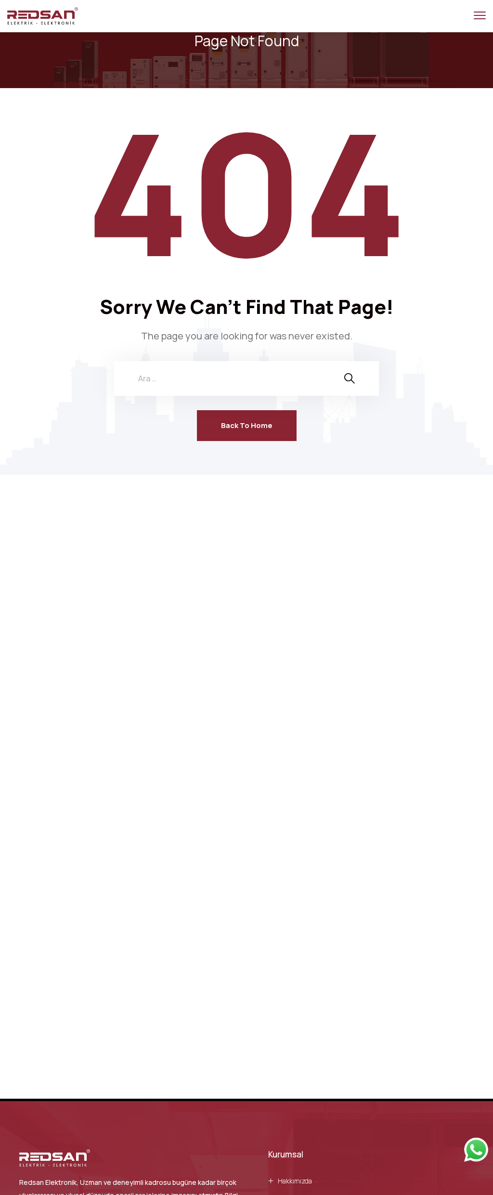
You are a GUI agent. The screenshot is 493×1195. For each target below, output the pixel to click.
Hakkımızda (295, 1180)
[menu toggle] (480, 16)
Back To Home (246, 425)
